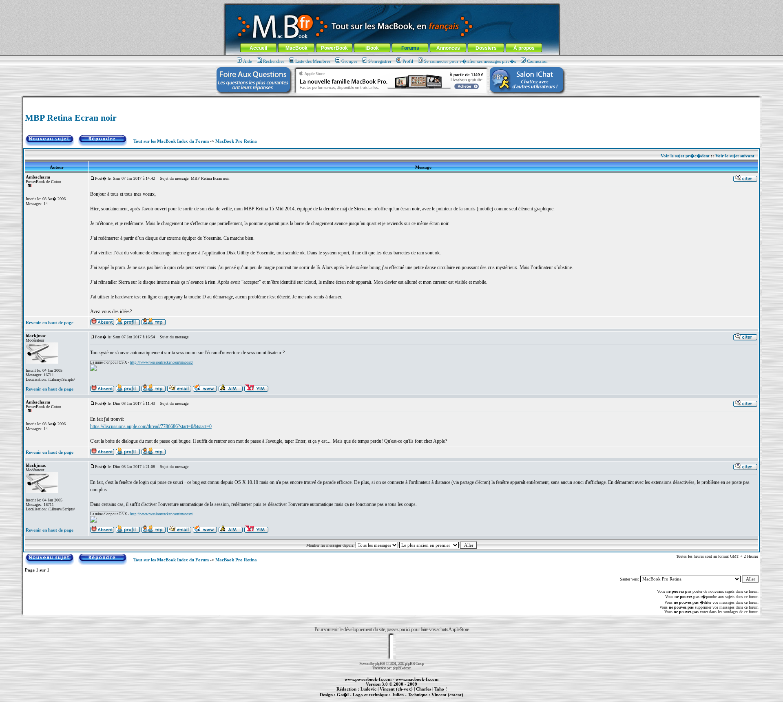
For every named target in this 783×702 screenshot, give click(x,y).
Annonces (448, 48)
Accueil (258, 48)
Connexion (537, 61)
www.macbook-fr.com (417, 679)
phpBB (380, 663)
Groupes (349, 61)
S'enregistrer (380, 61)
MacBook (296, 48)
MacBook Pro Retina (236, 141)
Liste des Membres (312, 61)
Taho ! (440, 689)
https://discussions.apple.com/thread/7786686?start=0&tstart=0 (151, 426)
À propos (524, 48)
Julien (398, 694)
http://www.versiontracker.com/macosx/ (161, 362)
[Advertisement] (391, 100)
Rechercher (273, 61)
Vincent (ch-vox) (396, 689)
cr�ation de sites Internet (444, 699)
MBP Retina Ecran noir (71, 118)
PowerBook (334, 48)
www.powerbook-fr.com (368, 679)
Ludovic (368, 689)
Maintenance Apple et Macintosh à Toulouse (404, 699)
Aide (247, 61)
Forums (410, 48)
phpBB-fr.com (402, 668)
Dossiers (486, 48)
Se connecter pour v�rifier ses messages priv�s (470, 61)
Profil (408, 61)
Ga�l (343, 694)
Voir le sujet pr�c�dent (685, 155)
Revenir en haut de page (49, 322)
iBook (372, 48)
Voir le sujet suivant (734, 155)
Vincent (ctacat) (447, 694)
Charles (423, 689)
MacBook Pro (362, 699)
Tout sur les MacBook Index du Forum (171, 141)
